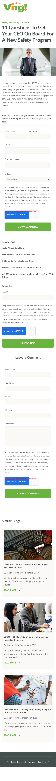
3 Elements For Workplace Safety (18, 261)
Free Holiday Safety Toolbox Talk (18, 254)
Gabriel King (13, 573)
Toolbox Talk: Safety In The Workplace (21, 267)
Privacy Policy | (35, 762)
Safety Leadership (11, 22)
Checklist (25, 22)
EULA (46, 762)
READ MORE (10, 590)
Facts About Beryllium (13, 248)
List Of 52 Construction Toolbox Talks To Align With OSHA (28, 275)
